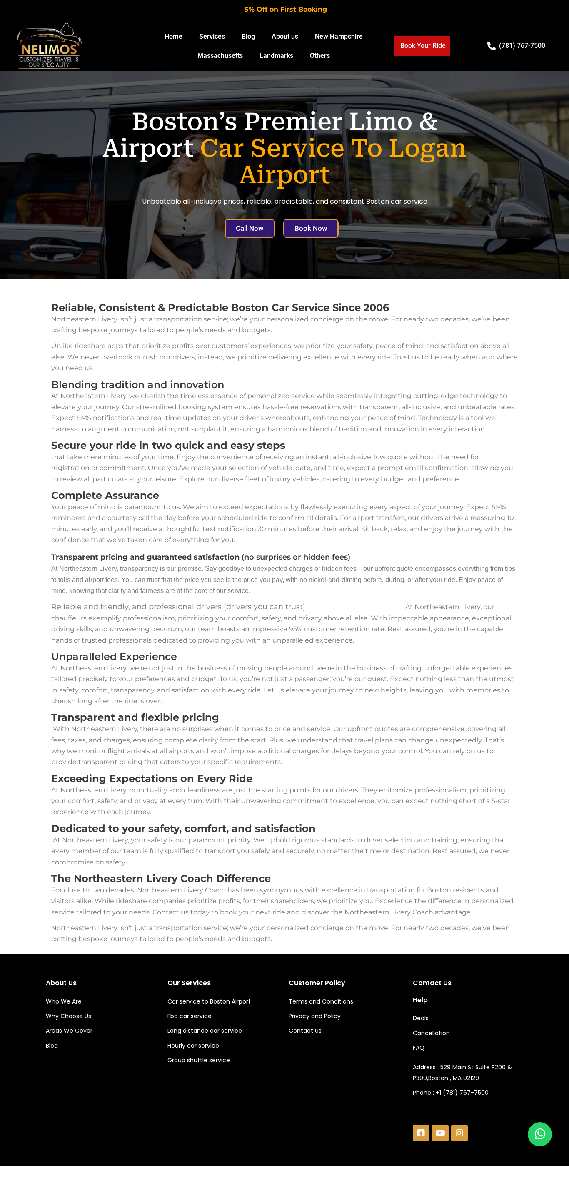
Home (173, 36)
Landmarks (276, 56)
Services (212, 36)
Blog (248, 36)
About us (285, 36)
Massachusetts (220, 56)
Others (320, 56)
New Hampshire (339, 36)
